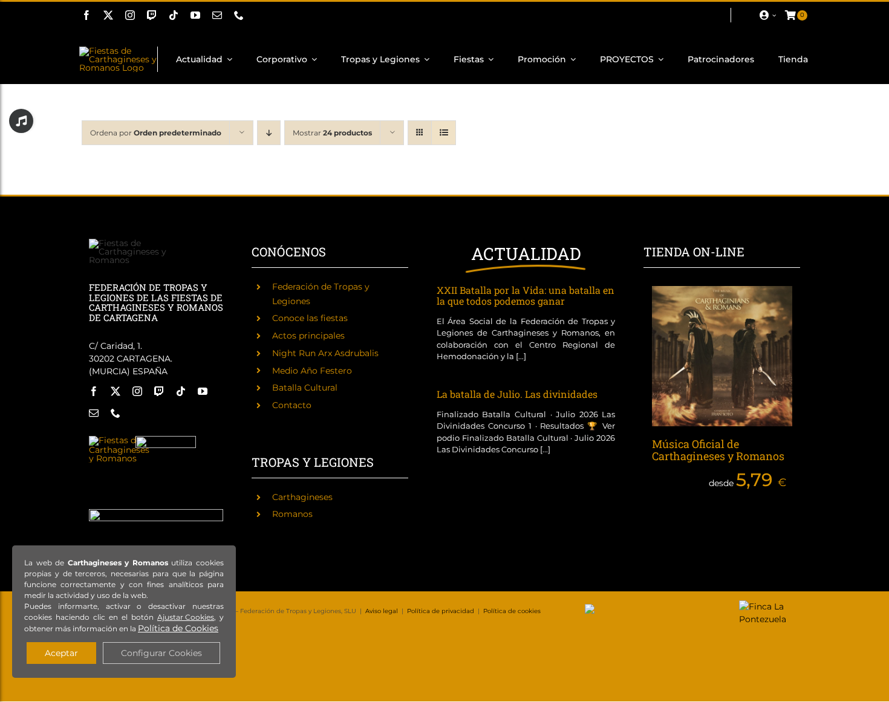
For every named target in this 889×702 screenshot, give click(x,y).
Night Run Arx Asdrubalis (325, 353)
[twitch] (152, 15)
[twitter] (108, 15)
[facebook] (86, 15)
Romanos (292, 514)
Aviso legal (381, 611)
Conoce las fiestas (310, 318)
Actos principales (308, 335)
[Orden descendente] (269, 132)
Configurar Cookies (161, 653)
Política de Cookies (178, 628)
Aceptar (61, 653)
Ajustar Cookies (185, 617)
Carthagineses (302, 497)
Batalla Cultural (304, 387)
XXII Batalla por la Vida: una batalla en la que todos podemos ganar (525, 295)
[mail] (217, 15)
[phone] (239, 15)
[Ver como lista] (443, 133)
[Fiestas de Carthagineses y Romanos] (119, 440)
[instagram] (130, 15)
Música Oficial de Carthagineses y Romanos (718, 450)
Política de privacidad (440, 611)
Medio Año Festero (312, 370)
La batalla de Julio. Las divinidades (517, 394)
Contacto (291, 405)
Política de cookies (512, 611)
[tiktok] (173, 15)
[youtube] (195, 15)
